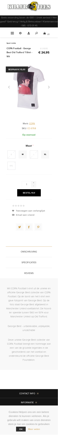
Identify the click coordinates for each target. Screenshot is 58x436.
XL (45, 154)
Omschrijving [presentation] (29, 251)
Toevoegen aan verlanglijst (30, 210)
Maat (29, 146)
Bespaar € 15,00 (16, 69)
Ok (20, 429)
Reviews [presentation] (29, 273)
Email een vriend (25, 215)
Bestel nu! (29, 193)
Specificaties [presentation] (29, 262)
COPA (32, 123)
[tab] (29, 252)
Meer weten (34, 429)
